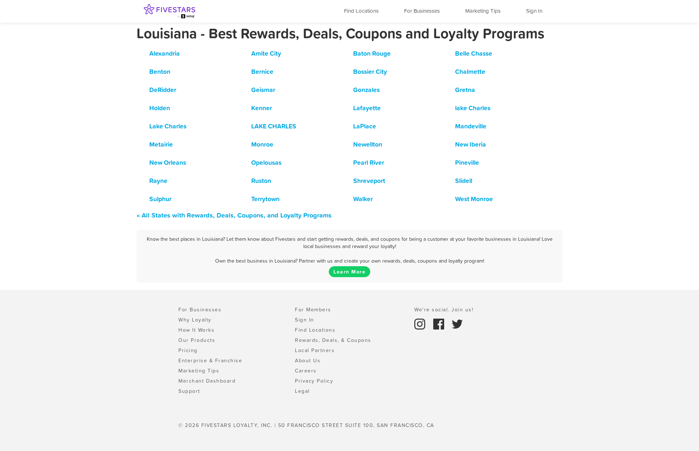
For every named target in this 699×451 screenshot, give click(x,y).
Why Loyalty (195, 319)
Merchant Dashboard (207, 380)
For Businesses (422, 11)
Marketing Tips (483, 11)
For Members (313, 309)
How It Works (196, 330)
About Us (307, 360)
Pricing (188, 350)
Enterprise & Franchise (210, 360)
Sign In (534, 11)
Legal (302, 391)
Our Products (196, 340)
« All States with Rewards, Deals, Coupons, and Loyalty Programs (234, 215)
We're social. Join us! (443, 309)
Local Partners (315, 350)
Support (189, 391)
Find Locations (361, 11)
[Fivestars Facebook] (439, 323)
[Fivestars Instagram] (420, 323)
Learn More (349, 271)
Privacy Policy (314, 380)
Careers (306, 370)
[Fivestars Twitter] (457, 323)
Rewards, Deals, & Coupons (333, 340)
